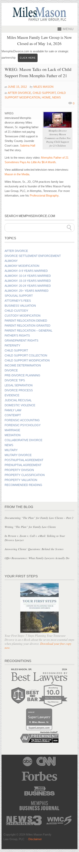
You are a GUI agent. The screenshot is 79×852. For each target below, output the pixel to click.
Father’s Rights (17, 335)
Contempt (13, 415)
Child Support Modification (27, 360)
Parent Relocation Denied (26, 320)
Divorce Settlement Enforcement (33, 255)
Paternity (12, 345)
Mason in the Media (17, 174)
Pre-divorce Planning (22, 375)
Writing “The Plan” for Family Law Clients (30, 527)
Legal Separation (19, 385)
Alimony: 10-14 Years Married (28, 275)
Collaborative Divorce (23, 440)
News (56, 97)
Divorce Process (19, 390)
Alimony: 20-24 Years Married (28, 285)
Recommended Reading (23, 485)
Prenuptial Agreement (23, 465)
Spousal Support (19, 295)
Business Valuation (20, 305)
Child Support (44, 92)
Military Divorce (18, 455)
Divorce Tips (15, 380)
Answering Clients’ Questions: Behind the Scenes (34, 549)
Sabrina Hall (27, 145)
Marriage (12, 430)
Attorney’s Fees (18, 300)
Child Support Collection (26, 355)
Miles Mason (43, 86)
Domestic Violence (20, 405)
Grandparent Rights (21, 340)
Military (11, 450)
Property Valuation (21, 480)
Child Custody (16, 310)
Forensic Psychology (23, 425)
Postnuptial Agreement (24, 460)
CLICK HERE (28, 58)
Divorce (11, 370)
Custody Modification (22, 315)
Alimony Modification (22, 265)
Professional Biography (44, 195)
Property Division (19, 470)
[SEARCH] (69, 227)
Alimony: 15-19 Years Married (28, 280)
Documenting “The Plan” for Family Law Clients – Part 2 (39, 518)
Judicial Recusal (18, 400)
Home (46, 97)
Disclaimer (35, 839)
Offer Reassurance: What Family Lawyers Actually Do (37, 558)
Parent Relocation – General (28, 330)
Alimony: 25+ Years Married (27, 290)
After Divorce (19, 92)
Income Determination (23, 365)
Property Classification (25, 475)
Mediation (13, 435)
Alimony (11, 260)
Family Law (13, 410)
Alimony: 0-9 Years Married (26, 270)
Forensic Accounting (22, 420)
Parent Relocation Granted (27, 325)
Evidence (12, 395)
